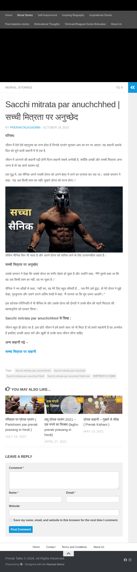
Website (14, 506)
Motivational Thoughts (47, 24)
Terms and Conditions (74, 546)
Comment (16, 467)
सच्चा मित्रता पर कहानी (20, 352)
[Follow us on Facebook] (125, 559)
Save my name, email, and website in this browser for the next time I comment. (65, 520)
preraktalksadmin (25, 127)
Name (14, 492)
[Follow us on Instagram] (130, 559)
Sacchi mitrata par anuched (69, 370)
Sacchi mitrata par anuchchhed (33, 370)
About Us (116, 24)
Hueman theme (55, 564)
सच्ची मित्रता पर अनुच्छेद (104, 376)
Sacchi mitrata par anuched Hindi (25, 376)
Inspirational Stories (100, 15)
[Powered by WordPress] (21, 564)
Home (8, 15)
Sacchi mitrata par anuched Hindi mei (68, 376)
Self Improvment (47, 15)
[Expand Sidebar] (132, 87)
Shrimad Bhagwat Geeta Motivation (85, 24)
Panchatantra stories (17, 24)
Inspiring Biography (73, 15)
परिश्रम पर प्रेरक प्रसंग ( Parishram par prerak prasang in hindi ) (21, 425)
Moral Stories (25, 15)
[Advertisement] (68, 55)
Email (70, 492)
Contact (50, 546)
